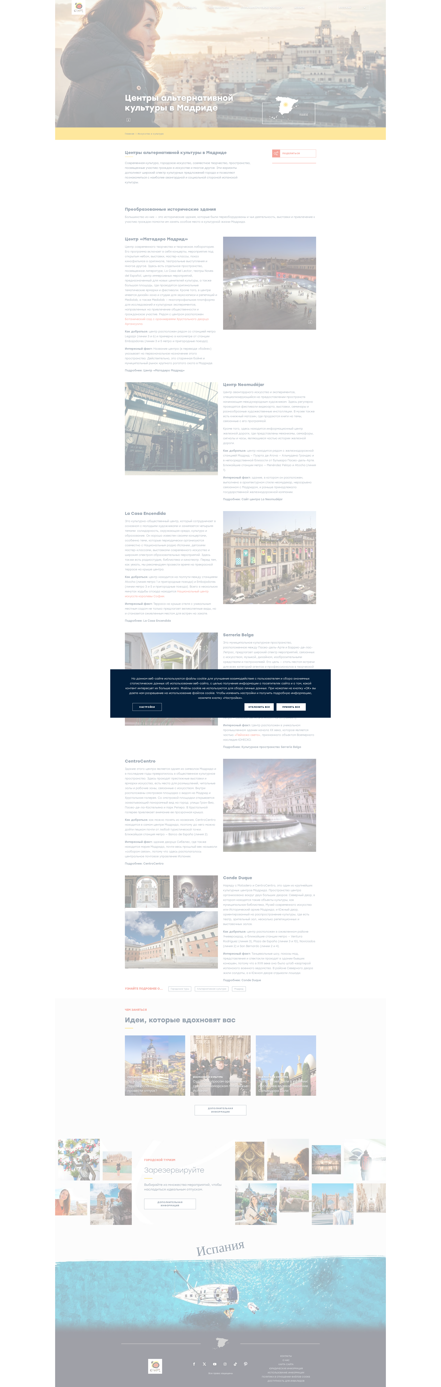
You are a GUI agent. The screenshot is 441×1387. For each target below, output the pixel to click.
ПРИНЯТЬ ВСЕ (291, 707)
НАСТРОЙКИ (147, 707)
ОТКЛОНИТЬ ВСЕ (259, 707)
